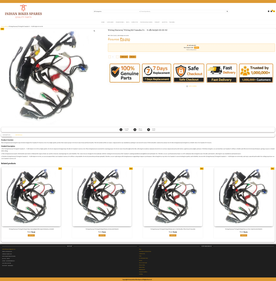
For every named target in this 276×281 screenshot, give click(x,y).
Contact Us (134, 22)
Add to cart (124, 56)
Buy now (133, 56)
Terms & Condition (143, 271)
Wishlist (157, 22)
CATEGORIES (110, 22)
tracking (172, 22)
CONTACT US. (142, 253)
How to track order (143, 262)
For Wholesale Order (146, 22)
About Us (164, 22)
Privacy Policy (142, 265)
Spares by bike (120, 22)
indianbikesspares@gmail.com (8, 249)
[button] (94, 31)
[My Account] (268, 11)
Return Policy (142, 267)
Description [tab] (6, 135)
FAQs (140, 256)
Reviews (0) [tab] (19, 135)
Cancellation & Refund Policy (145, 251)
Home (2, 26)
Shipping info (142, 269)
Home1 (140, 260)
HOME (103, 22)
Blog (140, 249)
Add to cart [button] (31, 235)
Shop (127, 22)
